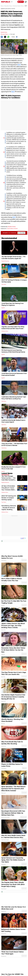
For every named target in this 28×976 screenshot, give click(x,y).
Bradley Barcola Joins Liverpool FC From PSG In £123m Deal (13, 468)
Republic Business (5, 261)
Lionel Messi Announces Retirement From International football (14, 374)
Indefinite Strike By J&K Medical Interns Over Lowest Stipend (13, 421)
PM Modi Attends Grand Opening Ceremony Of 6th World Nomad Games (13, 351)
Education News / (8, 5)
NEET (19, 65)
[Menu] (26, 2)
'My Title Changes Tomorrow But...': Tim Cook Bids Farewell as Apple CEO (13, 257)
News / (2, 5)
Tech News (3, 284)
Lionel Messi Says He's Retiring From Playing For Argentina (12, 304)
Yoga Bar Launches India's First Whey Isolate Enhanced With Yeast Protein (12, 328)
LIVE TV (21, 2)
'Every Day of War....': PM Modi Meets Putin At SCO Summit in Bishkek (14, 444)
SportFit (3, 307)
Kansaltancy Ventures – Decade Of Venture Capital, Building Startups (8, 508)
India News (3, 401)
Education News (4, 34)
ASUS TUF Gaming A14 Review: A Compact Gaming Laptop (14, 281)
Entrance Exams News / (18, 5)
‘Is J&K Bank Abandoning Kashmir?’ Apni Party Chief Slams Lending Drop (13, 398)
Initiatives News (4, 331)
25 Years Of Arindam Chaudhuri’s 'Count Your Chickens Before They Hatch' (8, 489)
